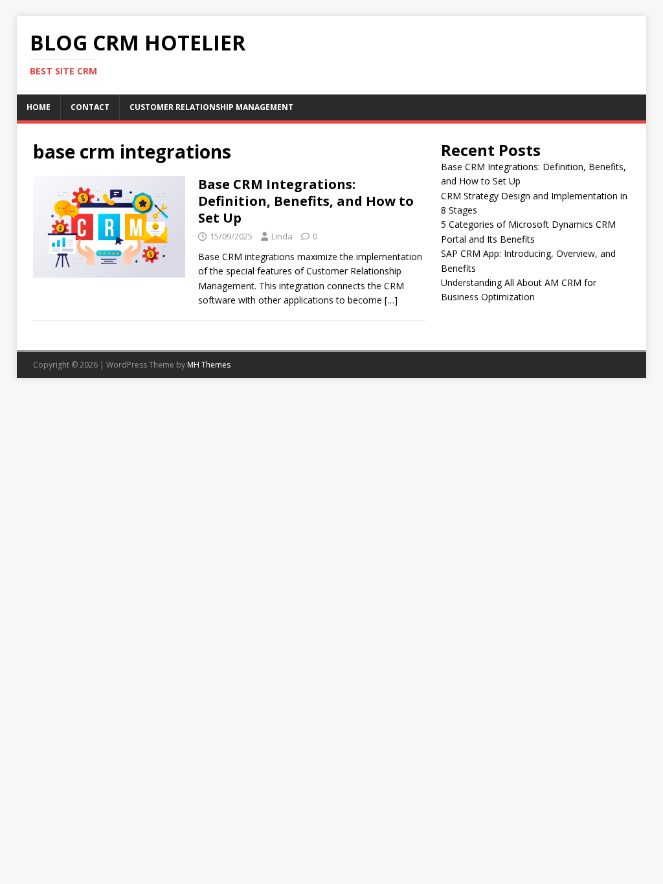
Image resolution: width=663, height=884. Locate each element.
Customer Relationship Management (211, 107)
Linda (282, 236)
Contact (90, 107)
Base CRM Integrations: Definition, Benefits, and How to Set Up (306, 201)
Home (39, 107)
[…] (391, 300)
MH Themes (208, 364)
